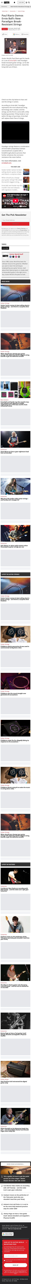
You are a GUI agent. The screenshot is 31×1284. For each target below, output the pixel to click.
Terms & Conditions (14, 1272)
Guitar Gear (5, 11)
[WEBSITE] (19, 257)
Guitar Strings (21, 11)
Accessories (13, 11)
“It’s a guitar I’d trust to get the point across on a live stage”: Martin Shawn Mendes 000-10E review (16, 1179)
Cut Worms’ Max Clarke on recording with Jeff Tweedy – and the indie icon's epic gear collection (16, 1188)
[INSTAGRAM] (16, 257)
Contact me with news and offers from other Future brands (16, 1260)
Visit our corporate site (14, 1229)
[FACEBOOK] (11, 257)
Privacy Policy (21, 1271)
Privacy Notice (23, 230)
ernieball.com (6, 163)
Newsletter (26, 34)
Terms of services (21, 228)
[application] (15, 131)
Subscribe (21, 2)
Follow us (17, 34)
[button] (2, 2)
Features (4, 29)
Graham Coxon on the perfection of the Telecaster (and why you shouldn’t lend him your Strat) (15, 1197)
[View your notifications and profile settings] (14, 2)
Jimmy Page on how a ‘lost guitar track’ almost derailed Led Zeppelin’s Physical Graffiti (16, 1216)
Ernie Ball (12, 61)
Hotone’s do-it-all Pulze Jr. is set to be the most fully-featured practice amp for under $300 (15, 1206)
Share (5, 34)
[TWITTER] (13, 257)
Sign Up (15, 1265)
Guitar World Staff (15, 28)
